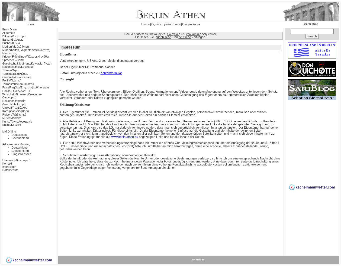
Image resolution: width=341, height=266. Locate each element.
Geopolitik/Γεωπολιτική (16, 77)
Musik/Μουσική (11, 118)
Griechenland (20, 138)
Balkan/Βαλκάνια (12, 39)
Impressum (9, 167)
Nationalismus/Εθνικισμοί (18, 66)
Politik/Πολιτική (11, 80)
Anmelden (198, 259)
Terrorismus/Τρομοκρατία (18, 84)
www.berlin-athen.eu (124, 137)
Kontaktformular (111, 73)
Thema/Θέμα (10, 70)
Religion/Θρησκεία (14, 101)
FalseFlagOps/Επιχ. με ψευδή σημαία (25, 87)
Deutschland (20, 134)
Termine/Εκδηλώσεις (15, 73)
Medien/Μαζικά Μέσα (15, 46)
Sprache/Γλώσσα (13, 60)
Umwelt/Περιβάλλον (14, 107)
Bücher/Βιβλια (11, 43)
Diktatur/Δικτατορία (14, 36)
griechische (163, 37)
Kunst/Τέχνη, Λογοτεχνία (17, 121)
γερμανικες (193, 34)
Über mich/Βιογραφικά (16, 160)
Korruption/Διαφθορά (15, 111)
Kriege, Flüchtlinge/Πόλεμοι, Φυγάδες (25, 56)
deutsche (185, 37)
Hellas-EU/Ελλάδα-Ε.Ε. (17, 91)
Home (30, 24)
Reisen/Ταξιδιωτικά (14, 114)
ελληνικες (173, 34)
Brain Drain (9, 29)
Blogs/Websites (21, 154)
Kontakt (7, 163)
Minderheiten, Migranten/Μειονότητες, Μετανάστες (26, 52)
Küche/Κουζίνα (11, 125)
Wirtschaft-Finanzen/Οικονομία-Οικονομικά (22, 96)
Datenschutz (10, 170)
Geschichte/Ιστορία (14, 104)
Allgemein (8, 33)
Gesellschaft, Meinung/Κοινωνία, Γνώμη (27, 63)
